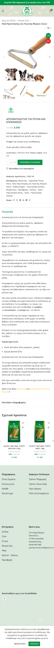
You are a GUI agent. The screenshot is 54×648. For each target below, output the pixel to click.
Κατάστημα (35, 388)
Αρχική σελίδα (9, 20)
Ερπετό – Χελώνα (10, 555)
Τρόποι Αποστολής (38, 484)
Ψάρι (4, 550)
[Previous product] (46, 28)
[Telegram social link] (26, 200)
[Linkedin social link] (23, 200)
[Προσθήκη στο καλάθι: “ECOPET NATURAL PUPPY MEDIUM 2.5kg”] (23, 427)
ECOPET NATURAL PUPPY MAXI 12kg (39, 447)
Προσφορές (23, 189)
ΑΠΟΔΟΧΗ (34, 644)
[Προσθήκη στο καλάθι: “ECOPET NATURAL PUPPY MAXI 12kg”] (48, 427)
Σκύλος (33, 189)
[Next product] (51, 28)
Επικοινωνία (8, 484)
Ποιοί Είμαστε (8, 479)
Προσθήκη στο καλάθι (30, 162)
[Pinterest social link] (20, 200)
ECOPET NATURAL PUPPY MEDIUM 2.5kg (14, 447)
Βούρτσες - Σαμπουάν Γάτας (31, 180)
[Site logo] (27, 10)
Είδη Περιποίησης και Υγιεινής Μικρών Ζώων (24, 23)
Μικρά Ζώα (23, 20)
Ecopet (10, 451)
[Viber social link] (29, 200)
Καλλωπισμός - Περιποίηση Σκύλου (28, 186)
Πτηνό (5, 541)
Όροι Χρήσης (35, 488)
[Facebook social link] (14, 200)
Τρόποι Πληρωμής (37, 479)
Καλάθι (5, 488)
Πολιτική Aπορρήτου (39, 493)
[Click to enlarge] (6, 77)
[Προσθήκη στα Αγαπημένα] (23, 423)
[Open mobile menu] (3, 10)
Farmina (17, 451)
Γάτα (8, 183)
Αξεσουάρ (21, 388)
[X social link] (17, 200)
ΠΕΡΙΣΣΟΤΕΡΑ (19, 644)
